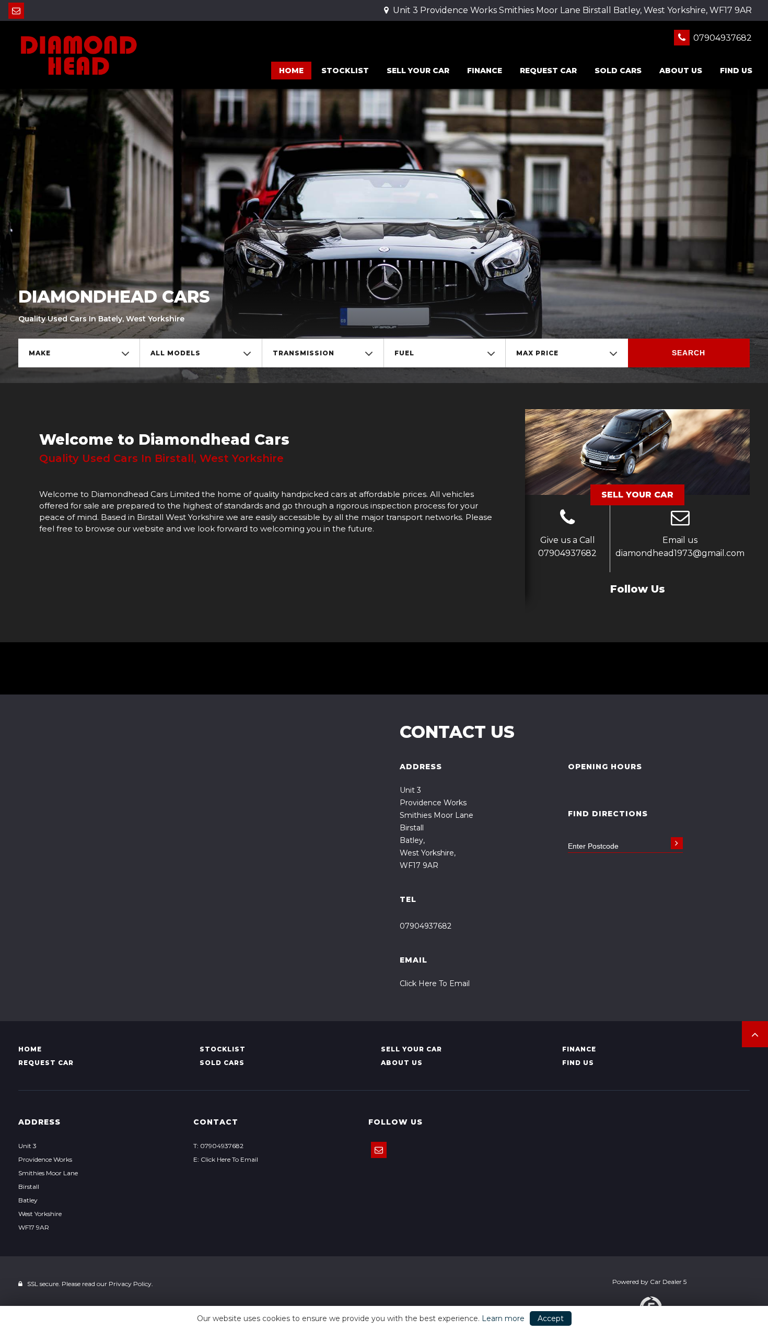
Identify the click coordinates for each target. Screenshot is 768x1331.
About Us (680, 70)
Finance (484, 70)
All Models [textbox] (175, 353)
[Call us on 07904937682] (567, 519)
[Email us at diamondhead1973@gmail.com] (16, 11)
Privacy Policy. (131, 1284)
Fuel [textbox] (404, 353)
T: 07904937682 (218, 1146)
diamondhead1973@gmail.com (679, 553)
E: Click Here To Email (225, 1159)
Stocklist (345, 70)
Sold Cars (618, 70)
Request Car (548, 70)
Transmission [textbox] (303, 353)
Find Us (736, 70)
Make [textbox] (40, 353)
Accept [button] (551, 1318)
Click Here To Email (435, 983)
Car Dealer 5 (668, 1282)
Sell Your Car (637, 495)
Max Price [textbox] (537, 353)
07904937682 (721, 38)
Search (688, 353)
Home (291, 70)
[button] (755, 1034)
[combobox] (78, 353)
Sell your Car (418, 70)
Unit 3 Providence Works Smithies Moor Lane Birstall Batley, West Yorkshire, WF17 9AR (571, 10)
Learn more (503, 1318)
